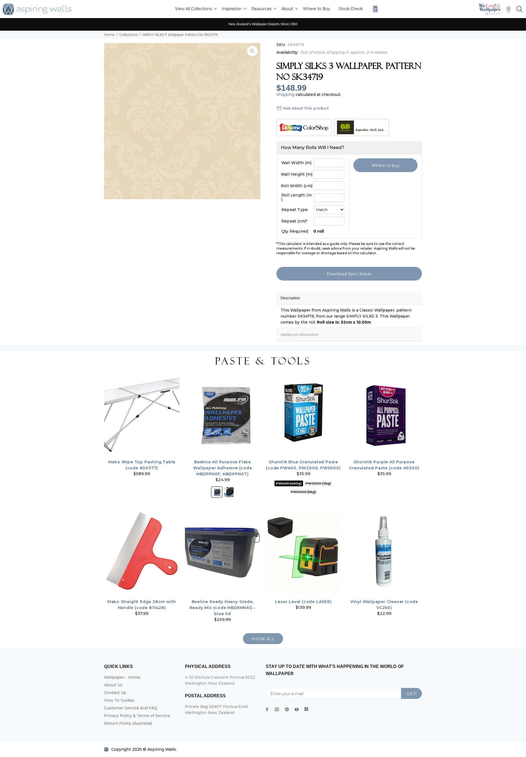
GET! (411, 693)
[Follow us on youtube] (296, 709)
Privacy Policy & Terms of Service (137, 715)
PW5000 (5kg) (303, 492)
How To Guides (119, 700)
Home (109, 35)
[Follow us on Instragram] (491, 9)
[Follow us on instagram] (277, 709)
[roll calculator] (374, 9)
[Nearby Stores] (508, 10)
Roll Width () (296, 186)
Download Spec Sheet (349, 274)
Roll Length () (296, 197)
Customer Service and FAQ (130, 707)
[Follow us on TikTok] (306, 708)
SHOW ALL (263, 638)
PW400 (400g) (289, 483)
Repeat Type (294, 209)
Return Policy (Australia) (128, 723)
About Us (113, 684)
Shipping (285, 94)
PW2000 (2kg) (318, 483)
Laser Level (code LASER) (303, 601)
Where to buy (385, 165)
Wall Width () (296, 163)
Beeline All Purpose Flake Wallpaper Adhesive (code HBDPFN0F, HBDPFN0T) (222, 467)
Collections (128, 35)
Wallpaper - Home (122, 677)
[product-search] (518, 9)
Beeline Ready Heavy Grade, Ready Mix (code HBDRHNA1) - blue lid (223, 607)
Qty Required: (295, 231)
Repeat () (294, 221)
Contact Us (115, 692)
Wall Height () (296, 174)
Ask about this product (306, 108)
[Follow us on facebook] (267, 709)
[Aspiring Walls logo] (37, 9)
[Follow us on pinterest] (286, 709)
